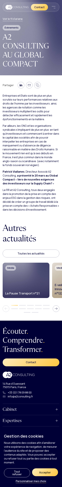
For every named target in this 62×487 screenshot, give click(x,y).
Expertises (12, 420)
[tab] (14, 305)
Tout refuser (17, 473)
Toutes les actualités (31, 253)
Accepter (45, 472)
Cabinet (10, 409)
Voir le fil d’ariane (13, 19)
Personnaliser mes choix (31, 481)
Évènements (12, 27)
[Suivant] (56, 308)
